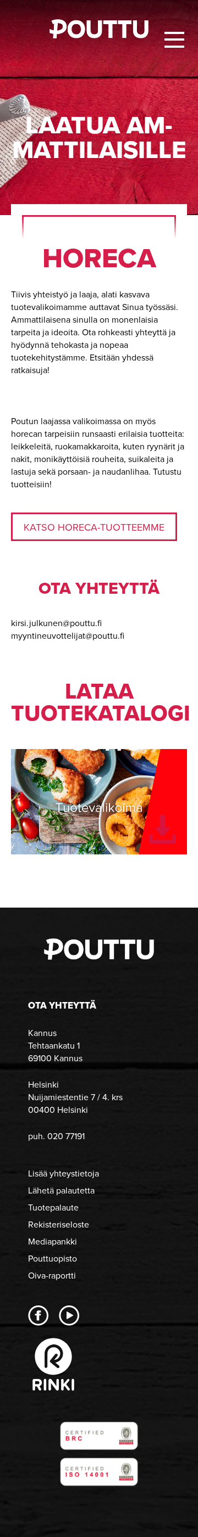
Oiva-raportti (52, 1275)
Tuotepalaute (53, 1207)
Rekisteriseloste (58, 1224)
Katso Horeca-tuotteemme (94, 527)
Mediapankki (52, 1241)
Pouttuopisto (52, 1258)
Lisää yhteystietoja (63, 1173)
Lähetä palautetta (61, 1190)
